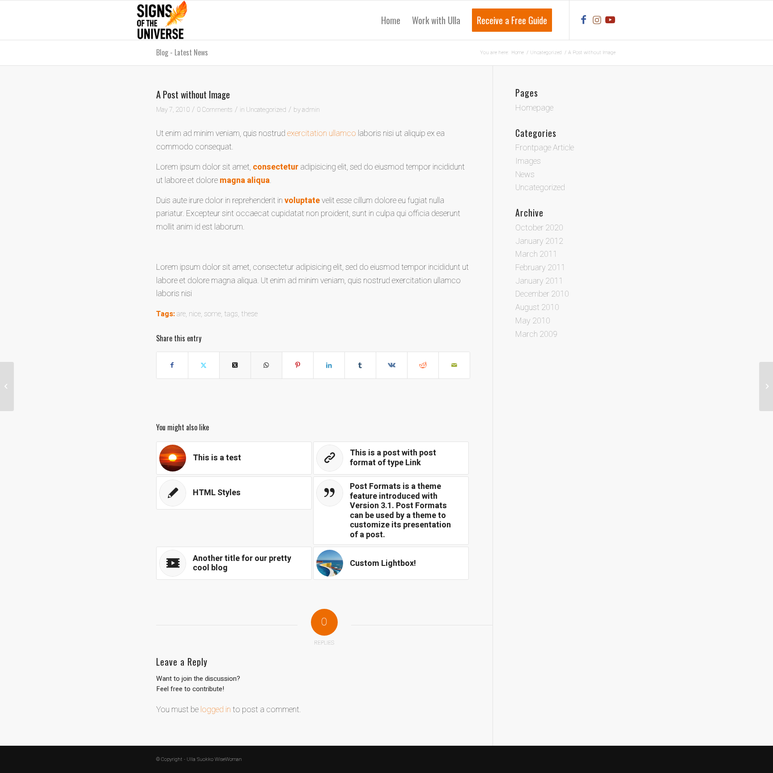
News (525, 175)
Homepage (534, 108)
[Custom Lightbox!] (766, 386)
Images (528, 161)
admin (311, 110)
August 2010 (537, 308)
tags (231, 314)
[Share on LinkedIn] (329, 365)
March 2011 (536, 254)
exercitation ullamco (321, 133)
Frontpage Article (544, 148)
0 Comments (215, 110)
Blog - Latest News (182, 52)
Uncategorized (266, 110)
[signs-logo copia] (161, 20)
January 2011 (539, 281)
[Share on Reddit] (423, 365)
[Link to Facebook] (583, 19)
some (212, 314)
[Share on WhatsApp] (266, 365)
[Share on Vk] (391, 365)
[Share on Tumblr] (360, 365)
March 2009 (536, 334)
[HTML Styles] (7, 386)
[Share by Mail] (454, 365)
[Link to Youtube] (610, 19)
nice (195, 314)
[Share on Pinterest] (297, 365)
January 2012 (539, 241)
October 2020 (539, 228)
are (181, 314)
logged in (215, 710)
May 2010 (532, 321)
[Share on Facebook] (172, 365)
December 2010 (542, 294)
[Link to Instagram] (596, 19)
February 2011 (540, 268)
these (249, 314)
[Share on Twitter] (203, 365)
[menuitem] (390, 20)
